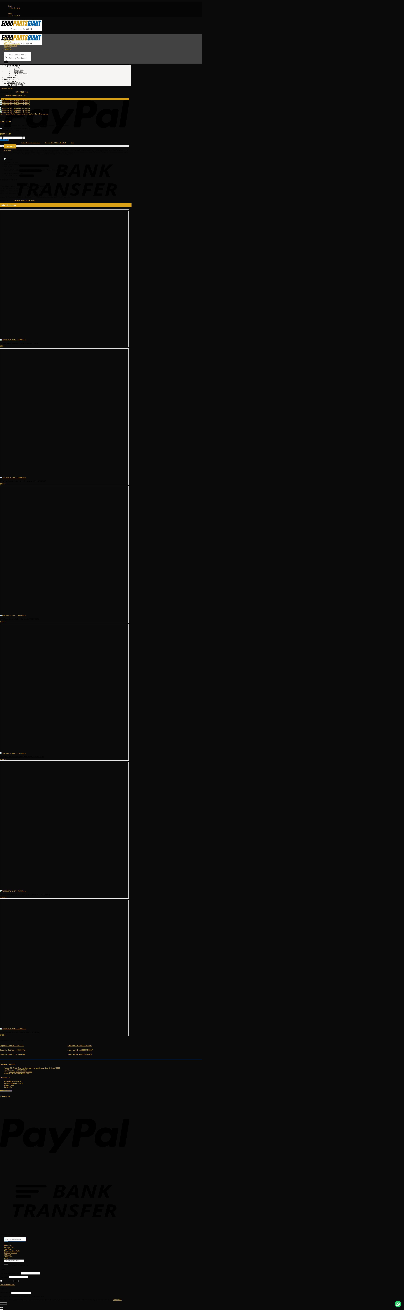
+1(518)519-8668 (21, 92)
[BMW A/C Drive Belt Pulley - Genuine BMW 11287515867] (13, 340)
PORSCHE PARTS (13, 79)
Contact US (8, 50)
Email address (5, 1293)
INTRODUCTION (12, 66)
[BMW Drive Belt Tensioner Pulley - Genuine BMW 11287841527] (13, 753)
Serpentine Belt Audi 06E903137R (80, 1054)
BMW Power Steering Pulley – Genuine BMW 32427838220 (20, 619)
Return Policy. (30, 201)
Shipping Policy (19, 70)
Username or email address (10, 1273)
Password (4, 1277)
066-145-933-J (60, 143)
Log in (16, 1281)
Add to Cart (4, 140)
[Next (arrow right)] (2, 1309)
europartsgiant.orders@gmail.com (20, 1072)
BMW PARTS (11, 77)
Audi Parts (8, 42)
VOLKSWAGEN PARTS (15, 85)
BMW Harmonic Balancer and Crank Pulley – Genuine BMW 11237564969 (25, 895)
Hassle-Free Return (20, 74)
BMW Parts (8, 38)
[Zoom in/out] (2, 1307)
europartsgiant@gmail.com (15, 96)
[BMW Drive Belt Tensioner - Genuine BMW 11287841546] (13, 1029)
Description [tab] (10, 146)
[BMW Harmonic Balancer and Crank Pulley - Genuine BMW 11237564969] (13, 891)
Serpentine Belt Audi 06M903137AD (13, 1050)
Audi (72, 143)
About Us (7, 48)
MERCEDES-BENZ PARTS (16, 83)
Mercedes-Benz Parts (12, 44)
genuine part (7, 150)
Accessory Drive (22, 114)
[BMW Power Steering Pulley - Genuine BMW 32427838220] (13, 615)
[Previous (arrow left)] (1, 1309)
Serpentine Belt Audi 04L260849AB (12, 1054)
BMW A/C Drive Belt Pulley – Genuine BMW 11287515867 (19, 343)
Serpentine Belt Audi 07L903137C (12, 1046)
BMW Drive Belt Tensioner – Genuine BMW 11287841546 (19, 1032)
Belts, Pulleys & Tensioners (38, 114)
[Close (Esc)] (1, 1307)
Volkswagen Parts (10, 46)
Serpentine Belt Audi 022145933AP (80, 1050)
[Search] (6, 62)
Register (3, 1303)
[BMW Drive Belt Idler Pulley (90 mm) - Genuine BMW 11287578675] (13, 478)
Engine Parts (10, 114)
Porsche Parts (9, 40)
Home (2, 114)
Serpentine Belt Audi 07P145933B (80, 1046)
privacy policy (117, 1300)
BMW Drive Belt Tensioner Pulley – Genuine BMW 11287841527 (22, 757)
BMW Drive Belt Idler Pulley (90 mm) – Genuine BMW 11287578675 (23, 481)
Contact (16, 76)
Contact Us (8, 1087)
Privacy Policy (18, 72)
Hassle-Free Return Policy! (13, 1083)
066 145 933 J (50, 143)
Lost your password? (7, 1285)
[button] (398, 1304)
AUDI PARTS (11, 81)
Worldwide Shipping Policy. (13, 1081)
